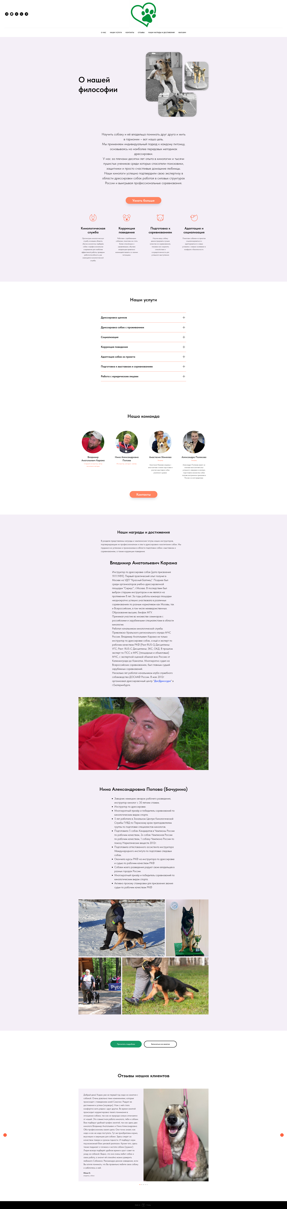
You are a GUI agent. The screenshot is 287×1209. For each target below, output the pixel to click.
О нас (103, 32)
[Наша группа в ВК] (16, 14)
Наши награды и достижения (161, 32)
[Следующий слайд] (282, 1135)
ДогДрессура (162, 681)
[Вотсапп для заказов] (11, 14)
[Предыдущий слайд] (5, 1135)
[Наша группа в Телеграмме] (26, 14)
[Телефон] (21, 14)
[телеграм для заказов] (6, 14)
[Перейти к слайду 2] (141, 1184)
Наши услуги (116, 32)
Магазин (182, 32)
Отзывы (141, 32)
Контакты (130, 32)
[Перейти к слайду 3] (143, 1184)
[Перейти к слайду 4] (145, 1184)
